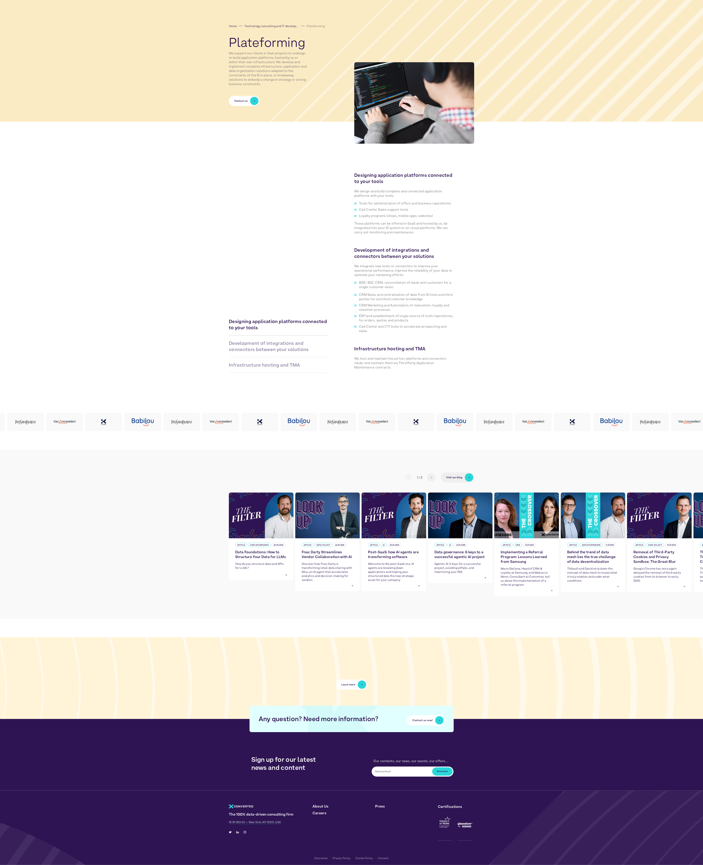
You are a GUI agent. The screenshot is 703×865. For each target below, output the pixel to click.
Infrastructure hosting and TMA (264, 365)
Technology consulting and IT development (271, 26)
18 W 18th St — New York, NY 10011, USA (255, 822)
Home (233, 26)
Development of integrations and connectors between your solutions (269, 346)
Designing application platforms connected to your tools (278, 324)
